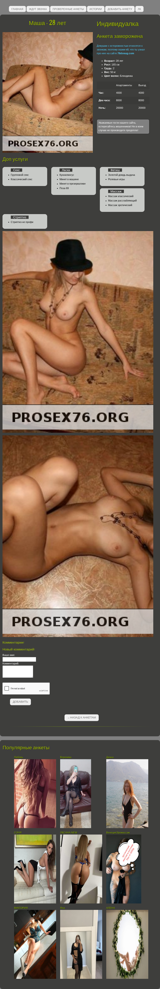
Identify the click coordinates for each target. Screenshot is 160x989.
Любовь (18, 757)
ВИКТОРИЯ (21, 908)
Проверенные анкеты (68, 9)
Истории (96, 9)
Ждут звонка (38, 9)
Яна (62, 908)
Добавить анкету (120, 9)
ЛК (139, 9)
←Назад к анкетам (81, 717)
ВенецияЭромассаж (118, 832)
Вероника (65, 757)
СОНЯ (18, 832)
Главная (17, 9)
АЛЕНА (111, 908)
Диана (110, 757)
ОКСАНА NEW (68, 832)
